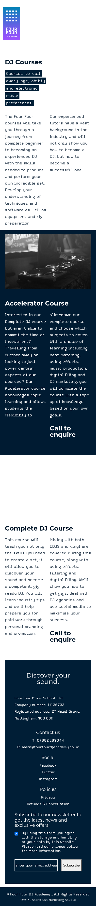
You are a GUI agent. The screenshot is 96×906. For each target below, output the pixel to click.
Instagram (48, 779)
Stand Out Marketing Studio (54, 900)
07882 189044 (50, 740)
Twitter (48, 772)
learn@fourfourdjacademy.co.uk (49, 747)
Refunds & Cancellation (48, 804)
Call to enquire (63, 431)
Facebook (48, 765)
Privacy (48, 797)
